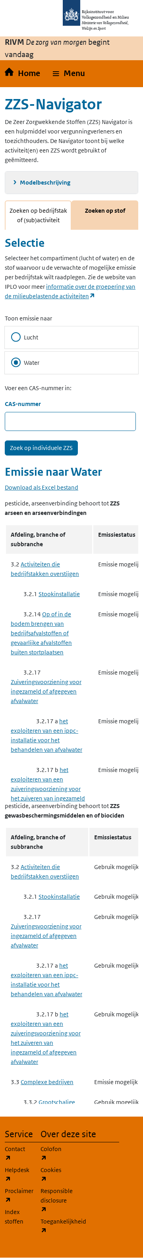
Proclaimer (18, 1195)
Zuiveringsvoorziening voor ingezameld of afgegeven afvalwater (46, 691)
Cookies (54, 1174)
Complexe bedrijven (47, 1082)
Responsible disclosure (54, 1200)
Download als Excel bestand (41, 487)
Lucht (31, 337)
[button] (68, 73)
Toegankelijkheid (54, 1226)
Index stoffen (14, 1216)
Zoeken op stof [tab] (105, 210)
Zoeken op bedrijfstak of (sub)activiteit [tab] (38, 215)
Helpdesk (18, 1174)
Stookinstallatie (59, 594)
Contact (18, 1153)
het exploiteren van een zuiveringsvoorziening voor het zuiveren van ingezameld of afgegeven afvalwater (48, 789)
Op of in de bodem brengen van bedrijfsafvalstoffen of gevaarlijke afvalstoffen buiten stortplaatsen (41, 633)
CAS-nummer (23, 404)
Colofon (54, 1153)
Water (31, 362)
